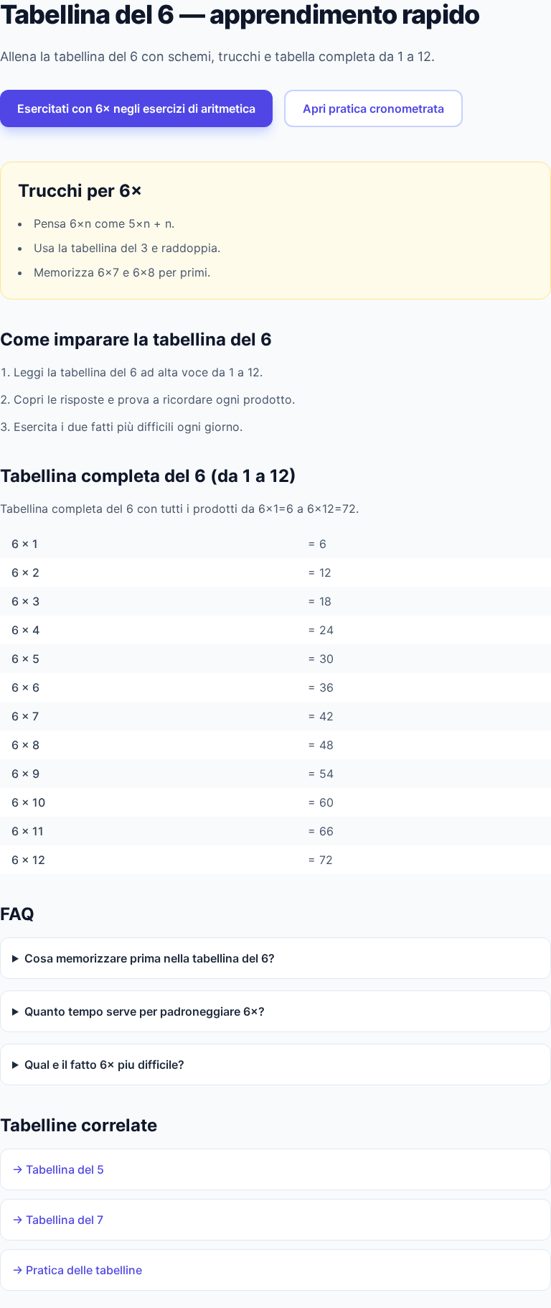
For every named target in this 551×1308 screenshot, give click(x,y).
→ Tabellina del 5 (58, 1169)
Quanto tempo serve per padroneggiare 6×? (144, 1011)
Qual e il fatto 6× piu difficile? (104, 1064)
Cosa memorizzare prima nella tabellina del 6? (149, 958)
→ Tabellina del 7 (57, 1219)
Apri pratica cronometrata (373, 108)
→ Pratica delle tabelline (77, 1270)
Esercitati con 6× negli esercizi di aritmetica (136, 108)
